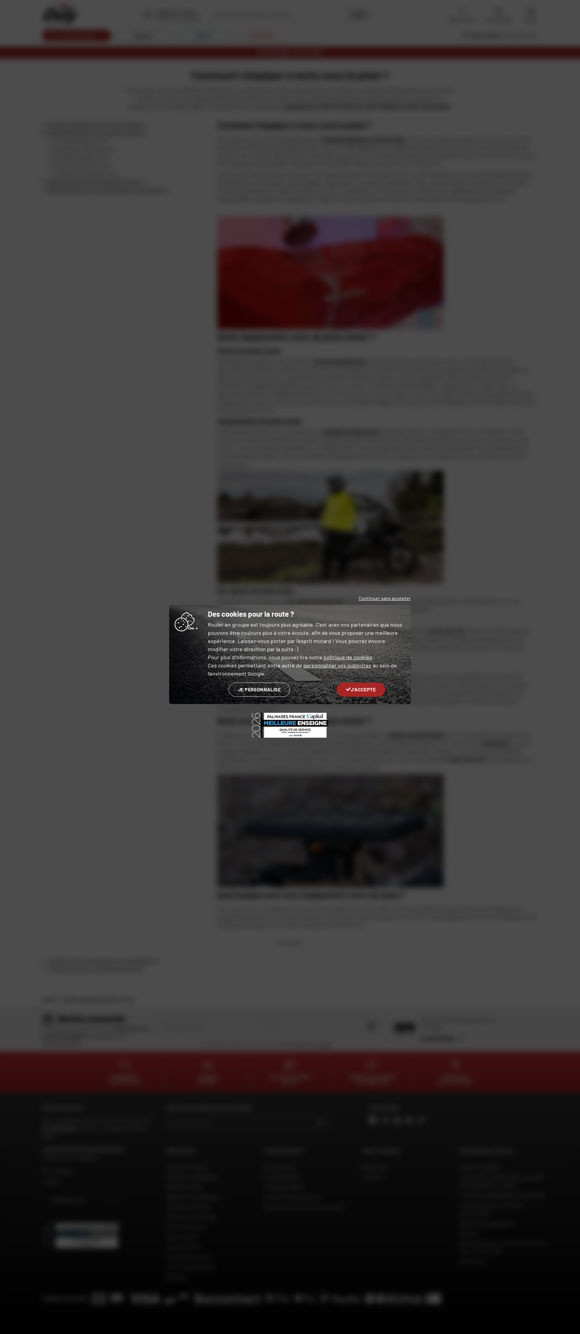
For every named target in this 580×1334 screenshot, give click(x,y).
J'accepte (363, 689)
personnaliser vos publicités (337, 665)
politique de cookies (348, 657)
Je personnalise (259, 689)
